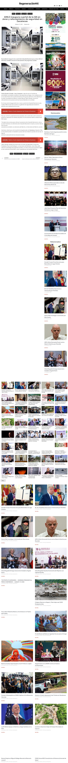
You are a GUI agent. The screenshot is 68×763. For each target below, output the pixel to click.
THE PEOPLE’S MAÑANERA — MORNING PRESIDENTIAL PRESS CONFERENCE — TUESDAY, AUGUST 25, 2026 (61, 427)
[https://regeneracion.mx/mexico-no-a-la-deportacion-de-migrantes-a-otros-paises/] (7, 471)
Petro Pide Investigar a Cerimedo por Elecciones (33, 390)
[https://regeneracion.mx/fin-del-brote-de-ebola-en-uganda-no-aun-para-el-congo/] (60, 398)
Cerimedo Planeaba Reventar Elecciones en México (7, 464)
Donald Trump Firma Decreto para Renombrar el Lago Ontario (8, 391)
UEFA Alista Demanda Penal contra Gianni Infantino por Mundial (48, 391)
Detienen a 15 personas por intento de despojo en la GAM (21, 440)
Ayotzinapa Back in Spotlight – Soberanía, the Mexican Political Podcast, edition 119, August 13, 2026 (34, 452)
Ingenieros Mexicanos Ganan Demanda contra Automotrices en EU (20, 464)
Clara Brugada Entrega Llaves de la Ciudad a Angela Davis (60, 391)
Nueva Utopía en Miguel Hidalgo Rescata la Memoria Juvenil (21, 427)
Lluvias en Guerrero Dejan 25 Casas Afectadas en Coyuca (7, 427)
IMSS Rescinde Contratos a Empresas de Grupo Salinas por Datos (8, 440)
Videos (62, 9)
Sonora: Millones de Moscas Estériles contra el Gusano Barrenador (48, 440)
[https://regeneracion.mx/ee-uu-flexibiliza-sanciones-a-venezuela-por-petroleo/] (20, 386)
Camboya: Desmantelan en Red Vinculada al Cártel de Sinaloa (48, 464)
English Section (53, 9)
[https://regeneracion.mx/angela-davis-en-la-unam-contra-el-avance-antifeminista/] (20, 410)
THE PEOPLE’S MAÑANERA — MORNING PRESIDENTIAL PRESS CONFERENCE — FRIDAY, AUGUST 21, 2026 (48, 476)
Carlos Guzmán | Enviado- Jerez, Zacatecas (11, 93)
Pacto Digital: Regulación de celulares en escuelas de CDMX (61, 440)
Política (17, 9)
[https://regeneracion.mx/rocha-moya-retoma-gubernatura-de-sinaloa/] (60, 459)
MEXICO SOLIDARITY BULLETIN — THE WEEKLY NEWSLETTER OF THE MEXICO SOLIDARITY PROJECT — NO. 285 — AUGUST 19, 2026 (60, 452)
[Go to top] (65, 760)
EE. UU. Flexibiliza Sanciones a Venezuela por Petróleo (21, 390)
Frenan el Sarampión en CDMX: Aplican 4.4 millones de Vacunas (34, 415)
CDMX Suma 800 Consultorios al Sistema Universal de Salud (33, 427)
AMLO (13, 13)
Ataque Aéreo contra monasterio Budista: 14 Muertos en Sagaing (33, 464)
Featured (18, 13)
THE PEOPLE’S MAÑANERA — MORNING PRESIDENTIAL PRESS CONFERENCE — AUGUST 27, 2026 (21, 403)
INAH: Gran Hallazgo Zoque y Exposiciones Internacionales (34, 476)
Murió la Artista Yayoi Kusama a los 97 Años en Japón (7, 415)
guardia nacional (18, 153)
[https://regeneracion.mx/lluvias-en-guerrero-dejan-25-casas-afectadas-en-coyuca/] (7, 422)
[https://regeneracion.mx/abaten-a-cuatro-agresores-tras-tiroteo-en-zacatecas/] (47, 410)
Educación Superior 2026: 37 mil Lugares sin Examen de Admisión (7, 452)
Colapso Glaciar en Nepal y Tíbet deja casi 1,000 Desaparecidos (34, 403)
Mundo (24, 9)
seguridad (25, 153)
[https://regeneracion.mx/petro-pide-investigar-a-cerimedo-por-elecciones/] (34, 386)
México (11, 9)
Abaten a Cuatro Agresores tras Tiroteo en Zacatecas (48, 415)
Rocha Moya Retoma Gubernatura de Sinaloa (60, 464)
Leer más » (46, 137)
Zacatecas (32, 130)
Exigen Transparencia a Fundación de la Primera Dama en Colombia (33, 440)
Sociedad (30, 13)
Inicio (5, 9)
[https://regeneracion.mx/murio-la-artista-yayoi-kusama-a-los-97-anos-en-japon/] (7, 410)
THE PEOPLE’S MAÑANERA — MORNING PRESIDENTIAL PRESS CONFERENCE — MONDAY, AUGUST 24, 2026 (21, 452)
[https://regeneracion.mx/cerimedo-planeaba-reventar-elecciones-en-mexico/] (7, 459)
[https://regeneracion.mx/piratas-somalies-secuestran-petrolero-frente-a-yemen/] (60, 471)
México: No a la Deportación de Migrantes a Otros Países (8, 476)
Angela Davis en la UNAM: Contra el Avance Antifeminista (20, 415)
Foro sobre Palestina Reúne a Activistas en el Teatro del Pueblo (48, 403)
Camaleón (31, 9)
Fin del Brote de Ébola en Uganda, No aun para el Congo (60, 403)
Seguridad (24, 13)
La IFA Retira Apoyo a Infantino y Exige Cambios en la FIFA (60, 415)
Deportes (44, 9)
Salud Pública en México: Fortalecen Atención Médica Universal (47, 427)
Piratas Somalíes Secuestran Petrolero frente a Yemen (61, 476)
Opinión (38, 9)
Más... (3, 480)
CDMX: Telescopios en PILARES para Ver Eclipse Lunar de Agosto (20, 476)
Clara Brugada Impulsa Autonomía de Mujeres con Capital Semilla (8, 403)
